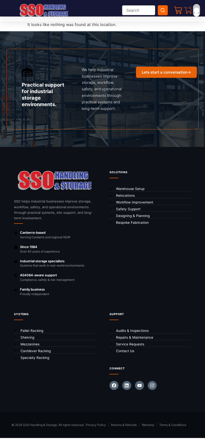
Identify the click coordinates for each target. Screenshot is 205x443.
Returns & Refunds (124, 425)
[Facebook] (114, 385)
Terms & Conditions (172, 425)
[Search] (163, 10)
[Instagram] (152, 385)
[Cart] (178, 10)
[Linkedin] (126, 385)
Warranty (148, 425)
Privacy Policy (96, 425)
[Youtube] (139, 385)
